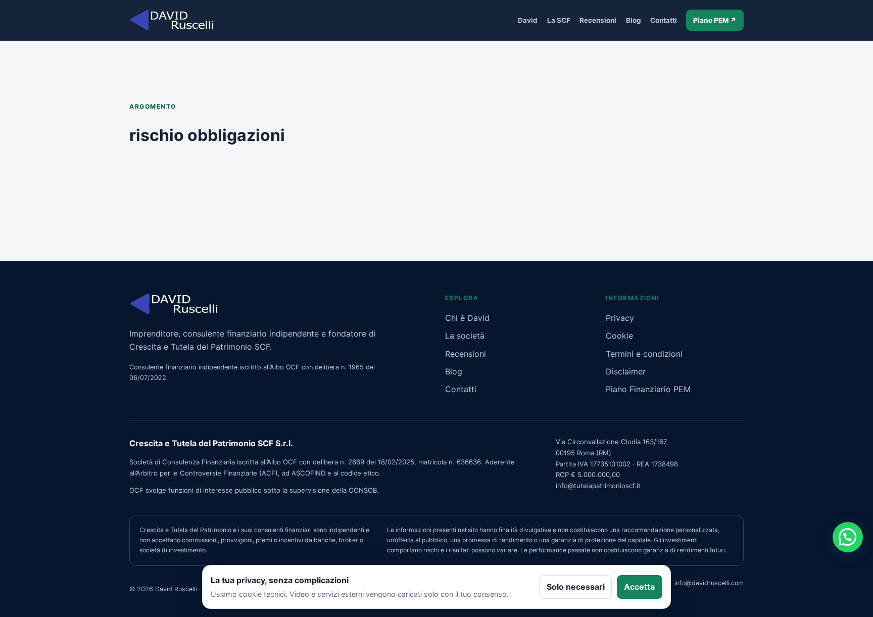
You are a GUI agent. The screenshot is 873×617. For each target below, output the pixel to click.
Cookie (619, 335)
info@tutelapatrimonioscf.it (598, 486)
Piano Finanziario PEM (648, 389)
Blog (633, 20)
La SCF (558, 20)
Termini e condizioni (644, 354)
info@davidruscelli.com (709, 583)
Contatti (663, 20)
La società (464, 335)
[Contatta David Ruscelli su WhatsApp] (848, 537)
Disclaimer (626, 371)
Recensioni (597, 20)
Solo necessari (576, 587)
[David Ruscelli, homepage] (171, 20)
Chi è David (467, 318)
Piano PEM (715, 20)
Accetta (639, 587)
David (528, 20)
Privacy (620, 318)
